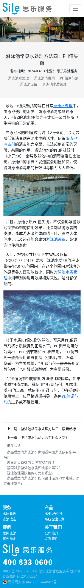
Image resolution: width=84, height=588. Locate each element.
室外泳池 (9, 538)
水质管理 (9, 513)
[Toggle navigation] (75, 8)
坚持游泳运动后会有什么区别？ (45, 437)
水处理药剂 (53, 513)
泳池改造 (9, 519)
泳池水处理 (63, 106)
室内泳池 (9, 533)
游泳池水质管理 (54, 84)
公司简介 (51, 533)
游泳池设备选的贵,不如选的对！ (31, 462)
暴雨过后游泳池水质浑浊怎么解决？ (34, 467)
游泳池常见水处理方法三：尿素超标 (48, 428)
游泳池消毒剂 (44, 78)
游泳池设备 (28, 84)
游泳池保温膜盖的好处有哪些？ (31, 473)
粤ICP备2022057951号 (20, 571)
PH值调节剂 (69, 78)
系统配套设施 (55, 519)
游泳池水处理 (18, 78)
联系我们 (51, 538)
